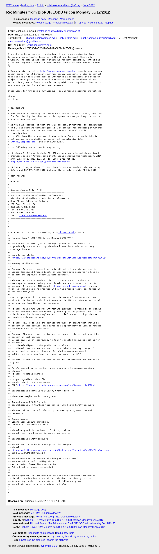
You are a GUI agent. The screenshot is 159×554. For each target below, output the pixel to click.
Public (40, 5)
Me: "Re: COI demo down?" (45, 513)
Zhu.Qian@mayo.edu (39, 45)
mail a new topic (65, 533)
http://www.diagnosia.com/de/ (57, 71)
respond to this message (41, 533)
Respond (53, 19)
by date (56, 536)
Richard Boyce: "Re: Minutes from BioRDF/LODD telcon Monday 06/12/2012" (72, 523)
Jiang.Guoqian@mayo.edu (41, 38)
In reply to (80, 22)
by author (91, 536)
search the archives (57, 540)
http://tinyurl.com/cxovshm (69, 286)
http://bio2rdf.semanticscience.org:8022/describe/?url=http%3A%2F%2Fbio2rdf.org (60, 450)
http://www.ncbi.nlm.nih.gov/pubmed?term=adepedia (40, 162)
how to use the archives (32, 540)
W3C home (12, 5)
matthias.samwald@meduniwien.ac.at (59, 31)
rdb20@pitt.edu (68, 38)
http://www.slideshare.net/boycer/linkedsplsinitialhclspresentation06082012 (59, 258)
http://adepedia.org (23, 142)
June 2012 (89, 5)
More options (67, 19)
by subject (79, 536)
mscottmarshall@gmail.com (24, 41)
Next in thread (95, 22)
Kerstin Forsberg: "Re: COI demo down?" (58, 516)
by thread (66, 536)
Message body (38, 19)
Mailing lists (27, 5)
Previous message (63, 22)
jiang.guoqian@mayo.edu (33, 215)
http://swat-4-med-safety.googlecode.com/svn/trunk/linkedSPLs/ (57, 385)
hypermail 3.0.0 (49, 546)
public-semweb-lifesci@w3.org (63, 5)
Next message (43, 22)
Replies (109, 22)
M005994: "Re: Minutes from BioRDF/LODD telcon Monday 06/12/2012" (64, 520)
